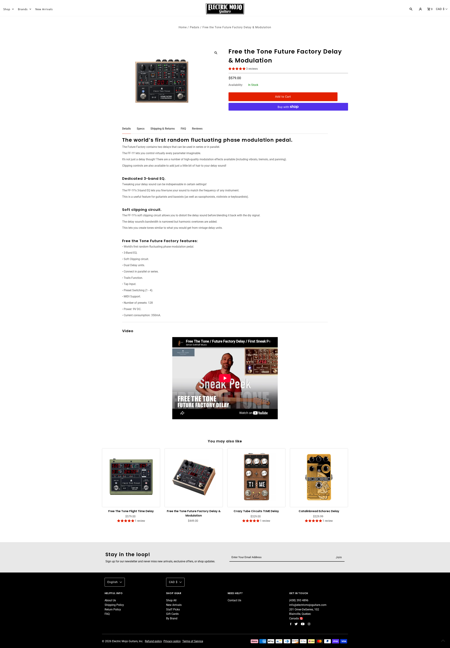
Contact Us (234, 600)
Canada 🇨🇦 (296, 618)
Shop (6, 9)
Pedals (194, 27)
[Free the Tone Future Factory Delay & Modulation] (194, 477)
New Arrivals (44, 9)
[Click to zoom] (216, 53)
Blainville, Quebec (300, 614)
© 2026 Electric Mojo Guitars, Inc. (123, 641)
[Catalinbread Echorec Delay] (319, 477)
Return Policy (113, 609)
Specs (140, 128)
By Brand (171, 618)
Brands (23, 9)
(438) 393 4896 (298, 600)
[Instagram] (308, 624)
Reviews (197, 128)
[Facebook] (290, 624)
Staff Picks (173, 609)
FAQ (183, 128)
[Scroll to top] (442, 640)
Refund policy (153, 641)
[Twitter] (296, 624)
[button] (237, 68)
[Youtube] (302, 624)
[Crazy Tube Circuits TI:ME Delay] (256, 477)
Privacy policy (172, 641)
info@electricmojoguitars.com (307, 605)
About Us (110, 600)
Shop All (171, 600)
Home (183, 27)
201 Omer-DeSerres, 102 (304, 609)
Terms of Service (192, 641)
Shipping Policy (114, 605)
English (112, 582)
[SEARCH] (411, 9)
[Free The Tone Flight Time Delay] (131, 477)
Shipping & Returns (162, 128)
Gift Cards (172, 614)
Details (126, 128)
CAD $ (440, 9)
